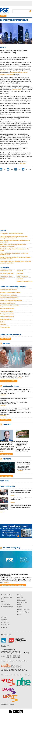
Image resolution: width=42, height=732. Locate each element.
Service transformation (7, 308)
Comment (28, 169)
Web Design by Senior (7, 704)
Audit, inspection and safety (8, 295)
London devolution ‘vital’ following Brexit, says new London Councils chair (15, 262)
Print (4, 169)
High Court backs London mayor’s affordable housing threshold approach (13, 237)
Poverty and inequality (7, 314)
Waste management (6, 319)
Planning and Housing (6, 311)
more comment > (6, 454)
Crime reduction (5, 327)
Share (19, 169)
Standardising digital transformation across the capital (14, 249)
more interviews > (6, 476)
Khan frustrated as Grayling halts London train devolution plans (14, 253)
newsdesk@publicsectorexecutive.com (17, 661)
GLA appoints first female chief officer (11, 233)
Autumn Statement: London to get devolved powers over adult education (15, 258)
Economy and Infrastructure (8, 289)
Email (11, 169)
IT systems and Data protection (9, 306)
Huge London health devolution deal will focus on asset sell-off (15, 241)
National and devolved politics (9, 298)
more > (20, 378)
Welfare (2, 322)
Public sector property (7, 316)
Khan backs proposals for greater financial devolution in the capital (13, 245)
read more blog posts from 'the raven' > (13, 585)
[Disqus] (16, 200)
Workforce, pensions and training (10, 292)
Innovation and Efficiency (7, 303)
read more (3, 395)
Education (3, 324)
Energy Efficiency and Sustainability (11, 300)
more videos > (5, 338)
